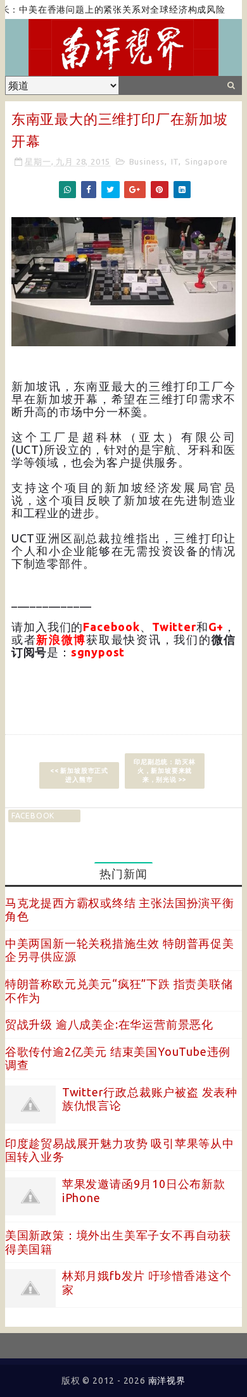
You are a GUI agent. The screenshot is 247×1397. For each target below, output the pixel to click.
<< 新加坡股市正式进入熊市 (79, 775)
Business (147, 161)
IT (175, 161)
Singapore (206, 161)
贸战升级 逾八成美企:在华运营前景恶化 (109, 1024)
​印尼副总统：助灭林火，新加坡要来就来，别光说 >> (164, 770)
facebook (32, 815)
